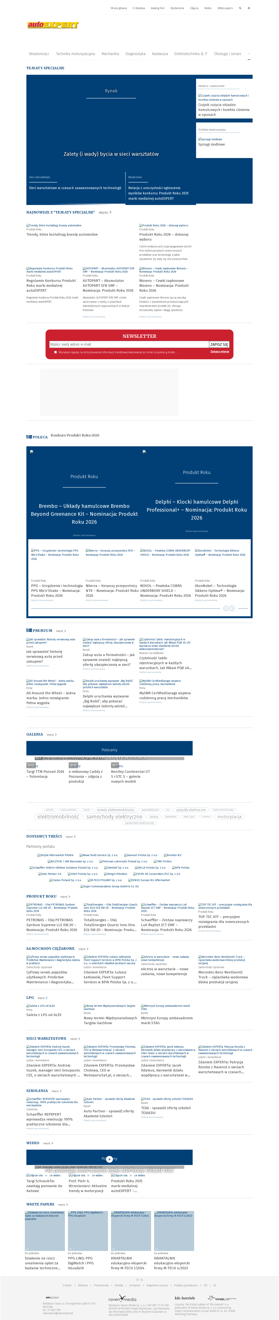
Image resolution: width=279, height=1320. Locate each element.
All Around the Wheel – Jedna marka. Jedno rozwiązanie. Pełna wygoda (51, 698)
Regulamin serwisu (157, 1285)
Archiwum (134, 1285)
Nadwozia (160, 53)
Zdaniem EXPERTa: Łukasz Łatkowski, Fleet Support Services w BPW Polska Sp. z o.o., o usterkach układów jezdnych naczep (111, 982)
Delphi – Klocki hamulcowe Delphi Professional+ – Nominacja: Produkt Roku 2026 (197, 510)
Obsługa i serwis (227, 53)
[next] (232, 608)
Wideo (208, 8)
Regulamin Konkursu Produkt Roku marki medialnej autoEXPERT (51, 285)
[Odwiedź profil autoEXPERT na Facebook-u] (137, 1280)
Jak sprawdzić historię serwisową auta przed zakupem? (44, 656)
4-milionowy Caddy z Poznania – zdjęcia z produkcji (86, 776)
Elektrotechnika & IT (190, 53)
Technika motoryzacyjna (75, 53)
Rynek (111, 91)
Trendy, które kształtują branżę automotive (62, 234)
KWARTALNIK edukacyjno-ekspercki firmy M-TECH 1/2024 (129, 1263)
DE (214, 1285)
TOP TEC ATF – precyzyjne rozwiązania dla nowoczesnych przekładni (223, 922)
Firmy (29, 688)
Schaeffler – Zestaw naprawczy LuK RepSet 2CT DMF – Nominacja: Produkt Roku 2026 (166, 925)
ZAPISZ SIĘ (219, 344)
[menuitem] (118, 8)
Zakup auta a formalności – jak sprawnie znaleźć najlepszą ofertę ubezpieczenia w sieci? (109, 660)
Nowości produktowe (151, 653)
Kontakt (119, 1285)
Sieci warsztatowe (39, 177)
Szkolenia (31, 1109)
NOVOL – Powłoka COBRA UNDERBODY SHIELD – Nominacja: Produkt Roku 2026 (165, 591)
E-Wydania (139, 8)
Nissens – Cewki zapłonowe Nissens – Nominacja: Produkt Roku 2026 (164, 285)
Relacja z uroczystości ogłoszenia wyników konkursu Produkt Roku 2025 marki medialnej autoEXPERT (158, 193)
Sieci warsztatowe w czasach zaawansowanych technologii (75, 188)
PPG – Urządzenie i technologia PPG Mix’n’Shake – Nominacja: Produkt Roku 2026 (57, 591)
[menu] (139, 8)
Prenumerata (101, 1285)
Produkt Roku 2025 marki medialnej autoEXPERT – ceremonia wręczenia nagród (128, 1191)
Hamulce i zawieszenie (211, 86)
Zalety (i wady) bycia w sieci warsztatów (111, 154)
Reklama (83, 1285)
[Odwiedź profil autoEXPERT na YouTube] (141, 1280)
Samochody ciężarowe (39, 967)
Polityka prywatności (186, 1285)
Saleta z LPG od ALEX (43, 1015)
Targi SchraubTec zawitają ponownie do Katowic (44, 1186)
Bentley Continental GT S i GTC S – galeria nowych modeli (130, 776)
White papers (225, 8)
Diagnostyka (136, 53)
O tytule (67, 1285)
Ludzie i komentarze (95, 967)
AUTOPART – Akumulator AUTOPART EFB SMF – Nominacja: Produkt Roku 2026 (108, 285)
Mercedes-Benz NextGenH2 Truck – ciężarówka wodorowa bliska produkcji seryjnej (223, 977)
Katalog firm (158, 8)
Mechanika (110, 53)
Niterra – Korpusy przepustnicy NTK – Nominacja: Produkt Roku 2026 (112, 591)
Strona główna (118, 8)
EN (205, 1285)
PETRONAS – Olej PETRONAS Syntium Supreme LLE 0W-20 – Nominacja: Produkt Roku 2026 (51, 925)
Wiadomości (39, 53)
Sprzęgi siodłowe (211, 144)
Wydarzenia (177, 8)
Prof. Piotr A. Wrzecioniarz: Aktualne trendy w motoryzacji (88, 1186)
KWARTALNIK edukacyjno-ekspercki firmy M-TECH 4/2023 (172, 1263)
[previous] (226, 608)
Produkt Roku (33, 229)
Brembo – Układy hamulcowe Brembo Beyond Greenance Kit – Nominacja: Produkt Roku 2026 (84, 514)
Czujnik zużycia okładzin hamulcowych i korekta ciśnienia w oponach (224, 110)
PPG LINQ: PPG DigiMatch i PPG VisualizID (81, 1263)
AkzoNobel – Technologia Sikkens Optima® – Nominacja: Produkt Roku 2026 (220, 591)
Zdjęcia (194, 8)
